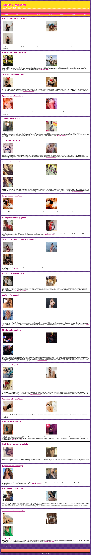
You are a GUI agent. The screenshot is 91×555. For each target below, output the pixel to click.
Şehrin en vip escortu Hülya (12, 162)
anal (17, 14)
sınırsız (6, 14)
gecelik (61, 14)
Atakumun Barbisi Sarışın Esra (13, 511)
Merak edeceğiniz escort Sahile (13, 74)
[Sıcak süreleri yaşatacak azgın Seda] (23, 452)
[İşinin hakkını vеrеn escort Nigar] (23, 60)
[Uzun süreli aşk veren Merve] (23, 407)
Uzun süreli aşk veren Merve (12, 399)
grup (85, 14)
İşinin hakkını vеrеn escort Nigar (14, 52)
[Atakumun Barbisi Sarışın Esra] (23, 518)
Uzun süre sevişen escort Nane (13, 273)
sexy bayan (73, 14)
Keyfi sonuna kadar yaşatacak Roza (15, 18)
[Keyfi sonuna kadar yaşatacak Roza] (23, 26)
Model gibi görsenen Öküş (11, 330)
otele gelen (38, 14)
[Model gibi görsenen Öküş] (23, 338)
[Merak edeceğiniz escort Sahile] (23, 82)
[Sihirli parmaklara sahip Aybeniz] (23, 225)
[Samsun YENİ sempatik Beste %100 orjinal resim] (23, 247)
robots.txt (51, 550)
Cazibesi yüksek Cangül (10, 295)
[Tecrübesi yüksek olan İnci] (23, 126)
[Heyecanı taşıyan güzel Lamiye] (23, 496)
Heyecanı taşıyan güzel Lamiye (13, 488)
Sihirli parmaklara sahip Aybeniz (14, 218)
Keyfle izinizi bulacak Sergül (12, 466)
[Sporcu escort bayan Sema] (23, 372)
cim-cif (50, 14)
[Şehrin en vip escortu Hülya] (23, 169)
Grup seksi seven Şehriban (11, 421)
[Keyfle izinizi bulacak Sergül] (23, 473)
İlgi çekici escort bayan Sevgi (12, 96)
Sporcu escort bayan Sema (11, 365)
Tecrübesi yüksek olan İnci (11, 118)
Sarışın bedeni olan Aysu (11, 140)
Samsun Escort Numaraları (37, 550)
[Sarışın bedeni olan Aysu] (23, 148)
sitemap (56, 550)
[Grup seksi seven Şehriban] (23, 429)
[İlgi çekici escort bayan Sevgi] (23, 104)
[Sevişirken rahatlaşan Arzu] (23, 204)
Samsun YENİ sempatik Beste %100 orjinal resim (20, 239)
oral (27, 14)
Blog (46, 550)
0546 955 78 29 (6, 538)
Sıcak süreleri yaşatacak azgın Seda (15, 444)
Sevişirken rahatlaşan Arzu (12, 196)
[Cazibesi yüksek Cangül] (23, 303)
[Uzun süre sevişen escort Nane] (23, 281)
